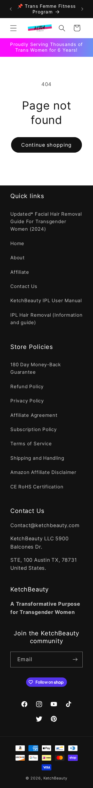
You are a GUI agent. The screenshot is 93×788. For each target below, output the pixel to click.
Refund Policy (27, 386)
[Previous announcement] (11, 9)
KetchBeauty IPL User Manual (46, 300)
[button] (13, 28)
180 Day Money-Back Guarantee (35, 368)
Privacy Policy (27, 400)
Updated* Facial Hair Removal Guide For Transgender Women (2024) (46, 221)
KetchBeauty (55, 778)
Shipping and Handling (37, 458)
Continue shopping (46, 145)
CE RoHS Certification (36, 486)
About (17, 257)
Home (17, 243)
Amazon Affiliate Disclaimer (43, 472)
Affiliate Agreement (34, 415)
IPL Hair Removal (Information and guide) (46, 318)
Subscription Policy (33, 429)
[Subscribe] (75, 659)
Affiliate (19, 272)
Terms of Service (31, 443)
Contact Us (23, 286)
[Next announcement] (82, 9)
